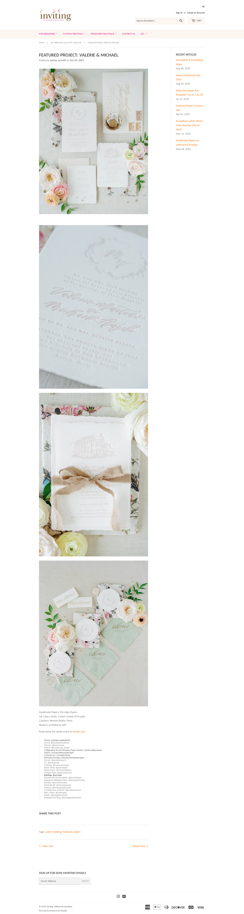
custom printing (73, 34)
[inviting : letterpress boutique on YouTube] (124, 897)
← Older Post (46, 846)
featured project (71, 832)
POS (41, 911)
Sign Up (85, 881)
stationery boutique (102, 34)
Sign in (179, 13)
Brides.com (79, 731)
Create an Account (196, 13)
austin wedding (53, 832)
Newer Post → (140, 846)
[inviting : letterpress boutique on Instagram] (118, 897)
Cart (199, 20)
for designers (47, 34)
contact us (128, 34)
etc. (143, 34)
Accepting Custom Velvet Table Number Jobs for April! (189, 125)
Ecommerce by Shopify (57, 911)
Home (41, 43)
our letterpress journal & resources (66, 43)
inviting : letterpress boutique (59, 907)
